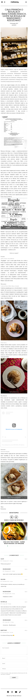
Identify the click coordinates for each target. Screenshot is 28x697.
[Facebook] (2, 2)
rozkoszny (15, 2)
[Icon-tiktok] (20, 692)
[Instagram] (4, 2)
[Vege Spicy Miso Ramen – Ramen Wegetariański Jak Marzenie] (14, 531)
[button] (26, 2)
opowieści (14, 25)
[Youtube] (16, 692)
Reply (26, 569)
